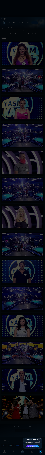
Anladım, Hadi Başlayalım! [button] (32, 446)
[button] (40, 438)
